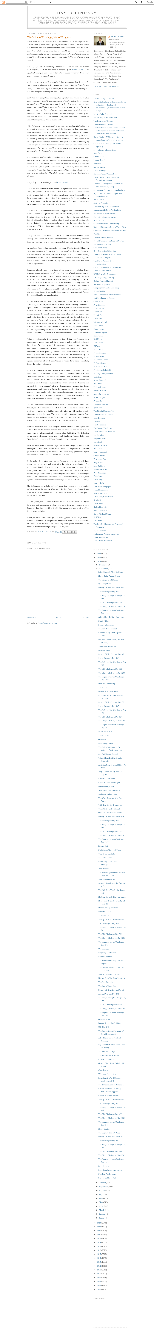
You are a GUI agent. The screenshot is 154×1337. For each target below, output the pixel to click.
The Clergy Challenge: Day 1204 (111, 1008)
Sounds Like (103, 1166)
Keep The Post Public (102, 270)
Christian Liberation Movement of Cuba (110, 230)
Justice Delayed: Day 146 (108, 658)
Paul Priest (98, 383)
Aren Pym (98, 153)
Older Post (85, 617)
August (102, 1190)
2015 (99, 1254)
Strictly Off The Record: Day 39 (111, 702)
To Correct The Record (107, 628)
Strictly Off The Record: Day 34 (111, 1099)
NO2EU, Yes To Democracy (105, 274)
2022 (99, 1226)
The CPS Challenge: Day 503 (110, 831)
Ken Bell (97, 500)
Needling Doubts (105, 583)
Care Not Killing (100, 247)
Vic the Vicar (99, 435)
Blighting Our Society (107, 952)
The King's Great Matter (108, 579)
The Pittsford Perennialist (104, 411)
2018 (99, 1242)
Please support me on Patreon (105, 117)
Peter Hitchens (99, 305)
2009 (99, 1277)
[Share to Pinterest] (75, 532)
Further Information (106, 624)
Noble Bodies (103, 1128)
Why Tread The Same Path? (109, 790)
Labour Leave (99, 166)
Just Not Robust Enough (108, 754)
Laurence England (101, 404)
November (103, 568)
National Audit (104, 650)
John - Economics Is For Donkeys (107, 294)
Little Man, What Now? (103, 496)
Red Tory (97, 517)
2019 (99, 1238)
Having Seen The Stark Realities (111, 978)
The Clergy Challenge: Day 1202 (111, 1155)
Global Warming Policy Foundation (108, 267)
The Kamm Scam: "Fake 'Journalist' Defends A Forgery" (108, 256)
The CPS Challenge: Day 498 (110, 1151)
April (101, 1206)
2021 (99, 1230)
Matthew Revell (100, 493)
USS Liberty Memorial (103, 540)
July (101, 1194)
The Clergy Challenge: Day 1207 (111, 835)
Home (58, 617)
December (103, 564)
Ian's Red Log (99, 465)
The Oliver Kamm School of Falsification (105, 262)
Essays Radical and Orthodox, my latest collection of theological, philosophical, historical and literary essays (110, 106)
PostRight (98, 234)
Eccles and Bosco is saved (104, 213)
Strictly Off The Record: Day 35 (111, 989)
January (102, 1217)
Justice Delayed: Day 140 (108, 1103)
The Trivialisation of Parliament (111, 1084)
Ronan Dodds (99, 291)
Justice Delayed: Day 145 (108, 706)
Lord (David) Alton (101, 393)
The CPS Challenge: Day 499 (110, 1114)
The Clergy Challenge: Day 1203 (111, 1118)
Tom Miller (98, 342)
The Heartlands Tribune (103, 121)
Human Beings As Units (108, 907)
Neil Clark (98, 318)
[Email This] (63, 532)
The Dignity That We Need (109, 1132)
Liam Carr (98, 311)
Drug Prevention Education (105, 251)
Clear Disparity (104, 1070)
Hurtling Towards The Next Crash (112, 896)
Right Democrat (100, 530)
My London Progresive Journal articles (109, 189)
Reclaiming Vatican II (102, 244)
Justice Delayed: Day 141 (108, 993)
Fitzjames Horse (100, 438)
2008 (99, 1281)
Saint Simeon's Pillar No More (110, 572)
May (101, 1202)
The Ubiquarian (100, 424)
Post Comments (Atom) (47, 623)
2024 (99, 561)
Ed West (97, 346)
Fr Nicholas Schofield (102, 370)
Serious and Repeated (107, 1177)
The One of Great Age (107, 986)
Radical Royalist (100, 507)
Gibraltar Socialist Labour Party (106, 223)
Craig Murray (99, 476)
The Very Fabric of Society (109, 1055)
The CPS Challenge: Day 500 (110, 1004)
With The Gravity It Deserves (110, 804)
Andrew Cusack (100, 390)
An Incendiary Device (107, 646)
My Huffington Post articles (105, 149)
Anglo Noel (98, 462)
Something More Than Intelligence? (107, 863)
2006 (99, 1289)
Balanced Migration (102, 284)
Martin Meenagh (100, 452)
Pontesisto (98, 400)
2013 (99, 1262)
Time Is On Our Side (106, 853)
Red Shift (97, 163)
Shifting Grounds (101, 203)
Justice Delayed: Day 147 (108, 591)
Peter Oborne (99, 308)
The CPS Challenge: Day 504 (110, 716)
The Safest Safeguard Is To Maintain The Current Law (110, 749)
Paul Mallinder (100, 387)
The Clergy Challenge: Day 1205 (111, 938)
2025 (99, 557)
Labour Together (100, 160)
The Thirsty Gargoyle (102, 486)
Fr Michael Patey (100, 459)
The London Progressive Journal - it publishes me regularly (108, 185)
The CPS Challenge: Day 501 (110, 934)
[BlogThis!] (66, 532)
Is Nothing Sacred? (106, 743)
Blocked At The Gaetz (107, 1173)
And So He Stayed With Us (109, 974)
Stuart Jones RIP (105, 731)
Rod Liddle (98, 325)
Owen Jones (98, 301)
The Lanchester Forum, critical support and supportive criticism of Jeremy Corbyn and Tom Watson (109, 130)
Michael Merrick (100, 322)
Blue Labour (99, 220)
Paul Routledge (100, 472)
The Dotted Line (105, 857)
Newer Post (31, 617)
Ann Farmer (98, 335)
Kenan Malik (62, 182)
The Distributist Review (103, 237)
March (102, 1210)
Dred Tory (98, 520)
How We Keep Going (106, 683)
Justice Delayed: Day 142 (108, 923)
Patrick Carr (98, 315)
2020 (99, 1234)
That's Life (102, 687)
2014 (99, 1258)
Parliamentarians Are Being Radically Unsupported (109, 1090)
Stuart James (99, 328)
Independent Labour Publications (107, 210)
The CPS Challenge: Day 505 (110, 669)
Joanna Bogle (99, 397)
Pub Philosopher (100, 332)
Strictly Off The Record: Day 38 (111, 816)
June (101, 1198)
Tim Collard (98, 503)
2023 (99, 1222)
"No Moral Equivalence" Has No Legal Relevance (111, 874)
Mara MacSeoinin (101, 489)
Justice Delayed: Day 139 (108, 1140)
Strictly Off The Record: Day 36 (111, 919)
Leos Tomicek (99, 418)
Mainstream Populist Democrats (106, 533)
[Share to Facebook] (72, 532)
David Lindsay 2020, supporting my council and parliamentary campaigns (110, 138)
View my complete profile (107, 86)
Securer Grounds (105, 956)
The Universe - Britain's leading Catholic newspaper (106, 179)
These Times (103, 735)
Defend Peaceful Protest (103, 281)
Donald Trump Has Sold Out (109, 1023)
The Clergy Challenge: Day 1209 (111, 672)
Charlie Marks (99, 455)
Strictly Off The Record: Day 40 (111, 654)
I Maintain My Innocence (104, 98)
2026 (99, 553)
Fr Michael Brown (101, 359)
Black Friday (103, 620)
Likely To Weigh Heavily (108, 1095)
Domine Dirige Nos (106, 786)
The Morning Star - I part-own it (106, 206)
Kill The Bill (103, 1027)
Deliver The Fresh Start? (108, 691)
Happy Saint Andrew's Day (109, 575)
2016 (99, 1250)
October (102, 1182)
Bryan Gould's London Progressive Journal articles (108, 195)
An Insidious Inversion (107, 794)
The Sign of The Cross (103, 428)
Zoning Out (103, 846)
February (103, 1213)
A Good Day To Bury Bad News (111, 617)
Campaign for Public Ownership (106, 287)
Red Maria (98, 339)
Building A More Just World (109, 849)
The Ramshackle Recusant (104, 431)
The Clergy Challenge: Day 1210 (111, 606)
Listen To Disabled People (109, 782)
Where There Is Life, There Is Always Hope (110, 759)
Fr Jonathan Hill (100, 366)
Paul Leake (98, 349)
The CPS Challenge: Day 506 (110, 602)
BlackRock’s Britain (106, 778)
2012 (99, 1265)
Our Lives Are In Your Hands (110, 812)
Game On (102, 739)
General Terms (104, 1019)
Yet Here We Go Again (107, 1051)
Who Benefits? (104, 868)
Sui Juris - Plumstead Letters (105, 216)
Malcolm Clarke (100, 445)
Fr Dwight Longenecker (103, 373)
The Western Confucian (103, 414)
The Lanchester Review (103, 124)
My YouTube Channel (103, 114)
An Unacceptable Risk (107, 879)
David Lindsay (77, 12)
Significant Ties (104, 911)
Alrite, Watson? (100, 380)
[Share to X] (69, 532)
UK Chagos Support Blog (104, 277)
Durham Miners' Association (105, 173)
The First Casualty (105, 982)
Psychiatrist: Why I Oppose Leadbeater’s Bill (109, 1079)
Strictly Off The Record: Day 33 (111, 1136)
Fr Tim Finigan (100, 352)
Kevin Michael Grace (102, 513)
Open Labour (99, 156)
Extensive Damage (106, 1059)
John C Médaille (100, 510)
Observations (103, 948)
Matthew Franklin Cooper (104, 298)
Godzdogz (98, 376)
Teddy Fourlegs (100, 170)
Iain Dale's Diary (100, 469)
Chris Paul (98, 441)
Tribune (97, 421)
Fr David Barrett (100, 363)
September (103, 1186)
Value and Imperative (107, 1074)
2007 (99, 1285)
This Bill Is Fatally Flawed (109, 808)
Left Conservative (101, 537)
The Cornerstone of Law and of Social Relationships (110, 1032)
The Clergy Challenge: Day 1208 (111, 720)
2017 (99, 1246)
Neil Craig (98, 479)
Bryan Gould (99, 199)
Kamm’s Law (77, 69)
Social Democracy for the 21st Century (109, 240)
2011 (99, 1269)
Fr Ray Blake (99, 356)
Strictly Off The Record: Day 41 (111, 587)
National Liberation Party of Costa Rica (110, 227)
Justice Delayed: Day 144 (108, 820)
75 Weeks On (103, 915)
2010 (99, 1273)
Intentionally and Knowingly (110, 1170)
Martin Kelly (99, 483)
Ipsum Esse (98, 407)
